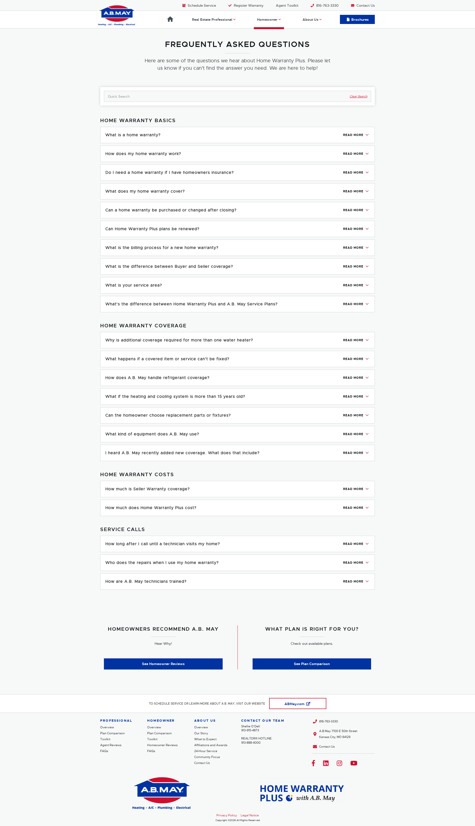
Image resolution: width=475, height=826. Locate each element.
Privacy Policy (226, 815)
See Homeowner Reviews (163, 664)
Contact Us (327, 747)
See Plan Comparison (312, 664)
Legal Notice (250, 815)
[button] (237, 135)
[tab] (237, 135)
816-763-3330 (328, 721)
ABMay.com (295, 704)
